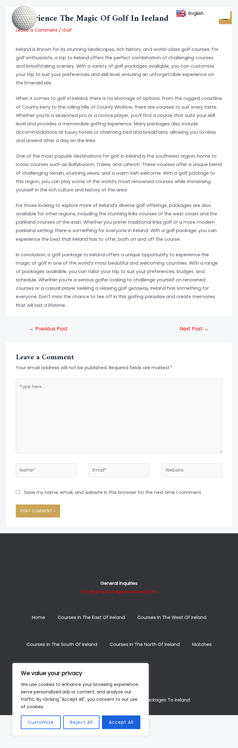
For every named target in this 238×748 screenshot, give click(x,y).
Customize (41, 722)
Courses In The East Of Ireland (91, 617)
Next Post (194, 328)
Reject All (81, 722)
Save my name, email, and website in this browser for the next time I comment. (113, 492)
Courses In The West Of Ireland (171, 617)
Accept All (121, 722)
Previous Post (48, 328)
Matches (202, 644)
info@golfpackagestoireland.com (119, 592)
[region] (80, 699)
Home (38, 617)
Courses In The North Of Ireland (145, 644)
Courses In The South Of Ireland (62, 644)
